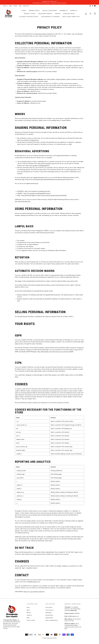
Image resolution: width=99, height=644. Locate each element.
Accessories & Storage (50, 16)
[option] (49, 2)
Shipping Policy (49, 617)
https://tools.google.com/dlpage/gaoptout (37, 165)
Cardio (58, 13)
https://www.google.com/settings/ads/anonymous (37, 193)
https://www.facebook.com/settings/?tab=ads (37, 191)
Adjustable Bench (45, 13)
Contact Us (29, 615)
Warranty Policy (49, 615)
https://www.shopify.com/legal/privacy (28, 140)
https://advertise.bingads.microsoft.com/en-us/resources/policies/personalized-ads (44, 195)
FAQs (10, 6)
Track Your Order (31, 620)
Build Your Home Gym (71, 16)
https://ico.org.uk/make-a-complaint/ (34, 592)
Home (24, 10)
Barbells (73, 10)
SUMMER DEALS (34, 10)
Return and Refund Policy (52, 620)
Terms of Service (49, 610)
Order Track (26, 6)
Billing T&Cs (48, 612)
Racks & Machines (49, 10)
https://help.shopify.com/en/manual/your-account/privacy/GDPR (55, 352)
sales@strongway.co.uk (34, 582)
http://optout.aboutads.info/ (22, 201)
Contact (15, 6)
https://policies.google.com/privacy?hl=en (49, 163)
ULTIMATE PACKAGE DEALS (28, 16)
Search (28, 610)
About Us (5, 6)
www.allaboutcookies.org (22, 533)
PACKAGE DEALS (69, 13)
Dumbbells (64, 10)
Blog (20, 6)
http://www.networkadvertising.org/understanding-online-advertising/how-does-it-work (49, 179)
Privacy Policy (49, 607)
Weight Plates (29, 13)
